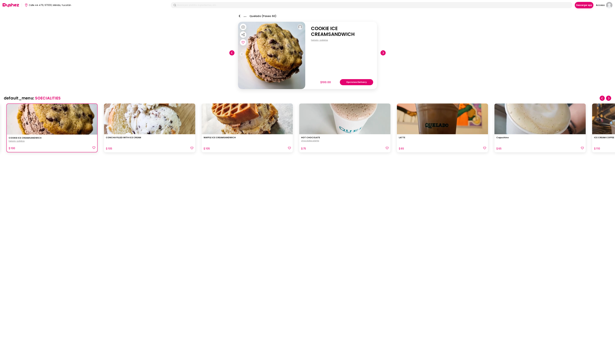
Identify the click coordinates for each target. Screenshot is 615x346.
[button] (93, 148)
